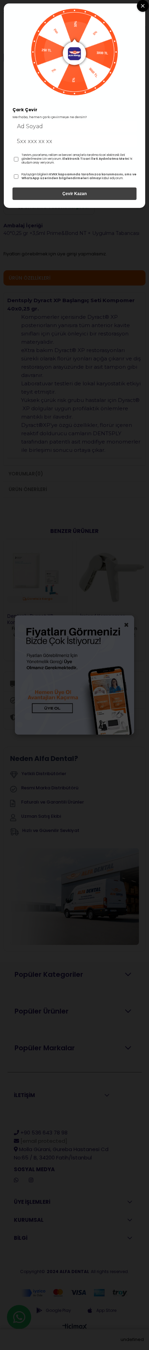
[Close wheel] (143, 6)
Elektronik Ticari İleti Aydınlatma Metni (95, 159)
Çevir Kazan (74, 193)
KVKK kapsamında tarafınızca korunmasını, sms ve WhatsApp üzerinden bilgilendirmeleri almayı (79, 176)
